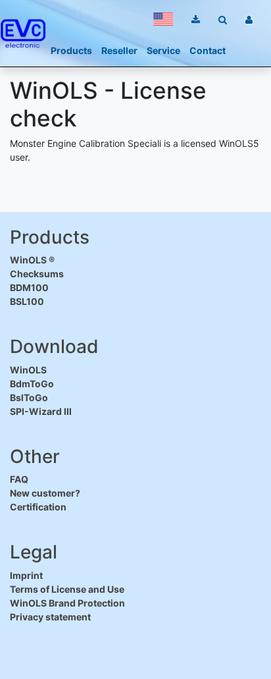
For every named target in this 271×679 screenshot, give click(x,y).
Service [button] (163, 50)
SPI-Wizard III (41, 411)
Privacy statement (50, 616)
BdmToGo (32, 383)
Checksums (37, 273)
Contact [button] (207, 50)
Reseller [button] (119, 50)
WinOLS (28, 369)
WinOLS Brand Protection (67, 603)
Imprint (26, 575)
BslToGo (29, 397)
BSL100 (27, 301)
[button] (163, 19)
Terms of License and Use (67, 589)
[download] (195, 19)
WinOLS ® (32, 259)
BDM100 (29, 287)
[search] (222, 19)
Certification (38, 506)
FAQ (19, 479)
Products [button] (71, 50)
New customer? (45, 493)
